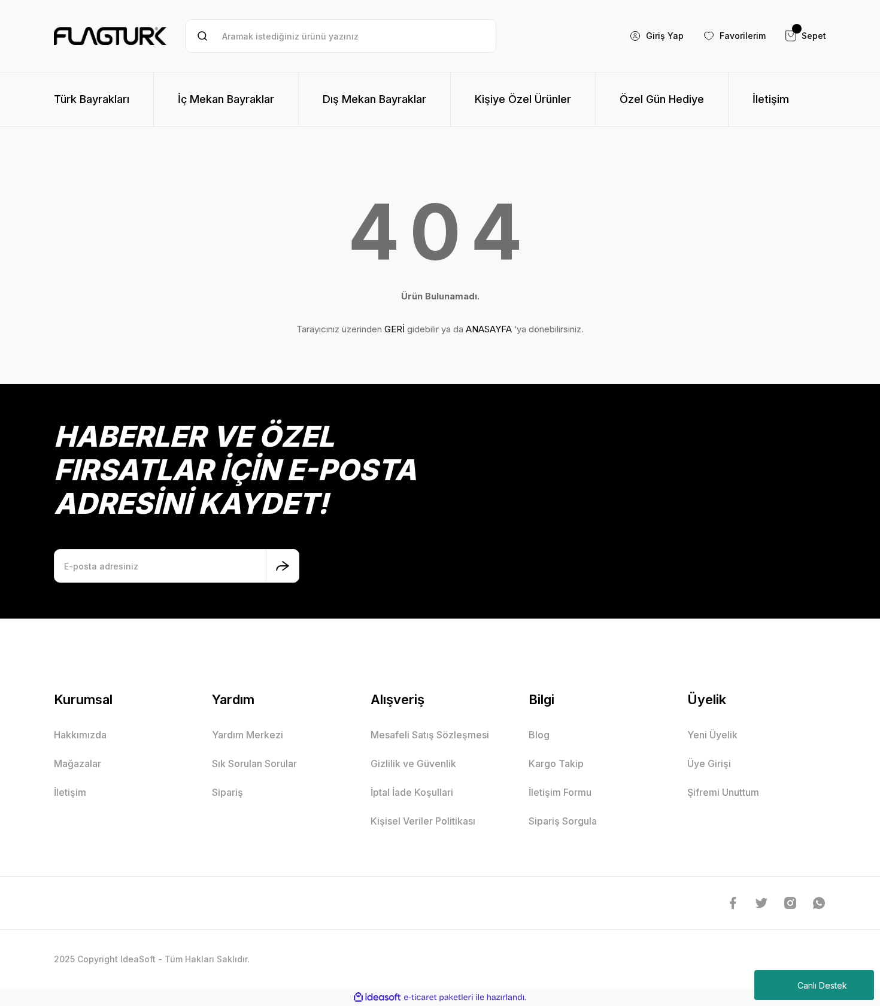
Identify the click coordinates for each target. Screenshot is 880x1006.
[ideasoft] (377, 997)
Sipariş (227, 792)
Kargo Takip (556, 763)
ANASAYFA (489, 329)
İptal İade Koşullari (412, 792)
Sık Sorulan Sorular (254, 763)
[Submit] (282, 566)
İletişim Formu (560, 792)
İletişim (70, 792)
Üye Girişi (709, 763)
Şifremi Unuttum (723, 792)
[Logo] (110, 36)
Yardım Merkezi (247, 735)
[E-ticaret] (438, 997)
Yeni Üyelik (712, 735)
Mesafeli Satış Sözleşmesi (430, 735)
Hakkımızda (80, 735)
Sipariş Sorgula (563, 821)
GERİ (394, 329)
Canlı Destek (822, 985)
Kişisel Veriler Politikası (423, 821)
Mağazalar (77, 763)
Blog (539, 735)
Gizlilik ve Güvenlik (413, 763)
